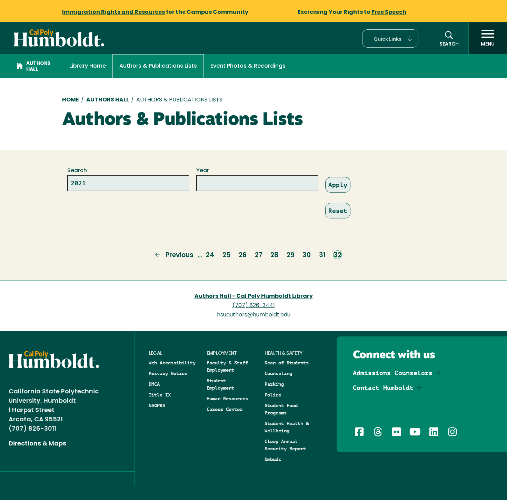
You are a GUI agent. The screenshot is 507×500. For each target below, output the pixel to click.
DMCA (154, 384)
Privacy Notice (168, 373)
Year (202, 171)
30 (306, 255)
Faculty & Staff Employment (227, 366)
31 (322, 255)
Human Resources (227, 398)
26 (243, 255)
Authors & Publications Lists (158, 66)
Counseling (278, 373)
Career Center (224, 409)
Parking (274, 384)
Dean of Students (287, 362)
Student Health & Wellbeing (287, 427)
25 (226, 255)
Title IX (160, 395)
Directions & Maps (37, 444)
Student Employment (220, 384)
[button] (390, 38)
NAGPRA (157, 405)
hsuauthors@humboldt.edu (253, 315)
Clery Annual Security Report (285, 445)
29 (291, 255)
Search (77, 171)
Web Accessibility (172, 362)
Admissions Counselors (393, 372)
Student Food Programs (281, 409)
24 (210, 255)
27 (258, 255)
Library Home (87, 66)
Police (273, 395)
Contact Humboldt (383, 387)
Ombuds (273, 459)
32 (337, 255)
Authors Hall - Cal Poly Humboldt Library (254, 296)
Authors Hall (38, 66)
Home (70, 100)
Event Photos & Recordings (248, 66)
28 (274, 255)
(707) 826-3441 (253, 305)
